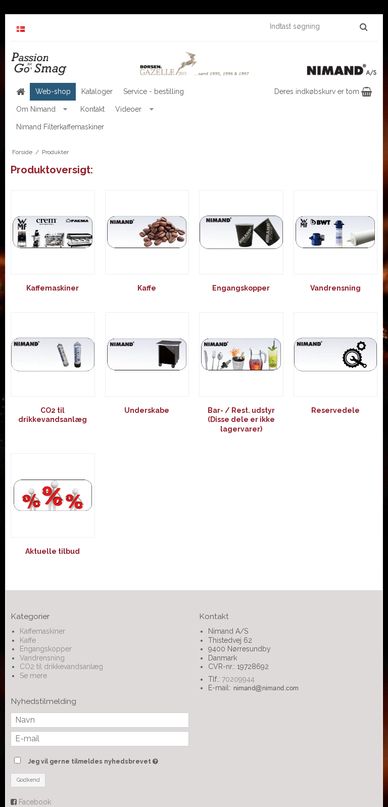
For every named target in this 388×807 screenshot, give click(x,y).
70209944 (238, 679)
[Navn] (100, 720)
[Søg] (363, 26)
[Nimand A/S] (194, 64)
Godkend (28, 780)
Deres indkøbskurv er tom (317, 91)
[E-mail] (100, 738)
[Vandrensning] (336, 232)
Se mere (33, 676)
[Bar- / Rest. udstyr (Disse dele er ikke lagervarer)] (241, 354)
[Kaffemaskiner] (53, 232)
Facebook (35, 802)
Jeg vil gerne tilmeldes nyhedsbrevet (108, 759)
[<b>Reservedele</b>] (336, 354)
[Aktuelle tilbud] (53, 495)
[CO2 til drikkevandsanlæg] (53, 354)
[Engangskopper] (241, 232)
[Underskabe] (147, 354)
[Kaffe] (147, 232)
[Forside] (20, 92)
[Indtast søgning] (318, 26)
